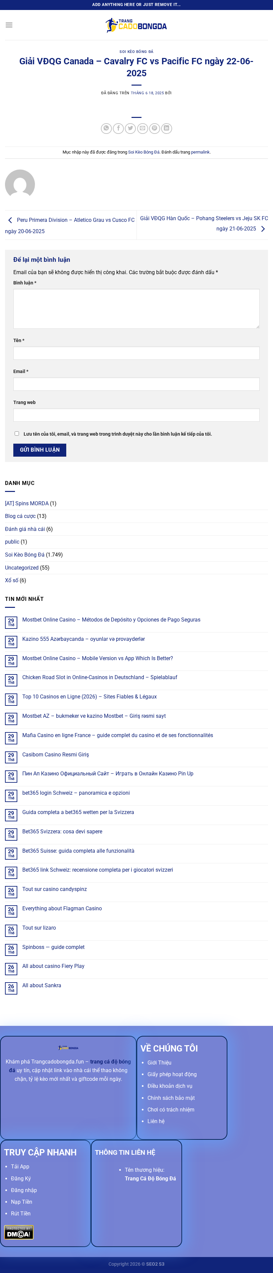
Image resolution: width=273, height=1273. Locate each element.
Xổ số (11, 580)
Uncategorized (22, 568)
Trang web (24, 402)
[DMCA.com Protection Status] (19, 1232)
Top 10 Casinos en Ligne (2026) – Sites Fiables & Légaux (89, 696)
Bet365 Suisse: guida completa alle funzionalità (78, 851)
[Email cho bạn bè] (142, 128)
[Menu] (9, 25)
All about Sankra (41, 985)
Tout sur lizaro (39, 928)
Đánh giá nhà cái (25, 529)
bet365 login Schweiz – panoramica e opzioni (76, 793)
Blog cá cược (20, 516)
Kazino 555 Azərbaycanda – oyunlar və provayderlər (83, 639)
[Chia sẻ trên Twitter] (130, 128)
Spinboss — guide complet (53, 947)
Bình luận (24, 283)
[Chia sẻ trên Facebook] (118, 128)
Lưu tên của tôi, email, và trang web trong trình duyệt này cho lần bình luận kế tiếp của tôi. (118, 434)
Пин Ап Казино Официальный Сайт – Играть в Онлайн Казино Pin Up (107, 773)
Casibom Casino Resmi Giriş (55, 754)
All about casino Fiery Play (53, 966)
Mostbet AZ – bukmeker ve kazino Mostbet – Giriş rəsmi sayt (94, 716)
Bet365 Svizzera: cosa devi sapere (62, 831)
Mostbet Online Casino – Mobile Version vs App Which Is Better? (97, 658)
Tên (18, 340)
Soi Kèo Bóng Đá (136, 52)
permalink (200, 152)
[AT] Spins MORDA (27, 503)
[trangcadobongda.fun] (136, 25)
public (12, 542)
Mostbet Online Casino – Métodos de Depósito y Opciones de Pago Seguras (111, 620)
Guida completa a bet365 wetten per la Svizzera (78, 812)
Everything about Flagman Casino (62, 908)
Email (20, 371)
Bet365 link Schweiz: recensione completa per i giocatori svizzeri (97, 870)
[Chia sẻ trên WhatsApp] (106, 128)
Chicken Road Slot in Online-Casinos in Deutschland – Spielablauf (99, 677)
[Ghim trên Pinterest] (154, 128)
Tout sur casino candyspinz (54, 889)
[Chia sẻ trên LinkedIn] (166, 128)
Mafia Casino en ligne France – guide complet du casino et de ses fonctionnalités (117, 735)
